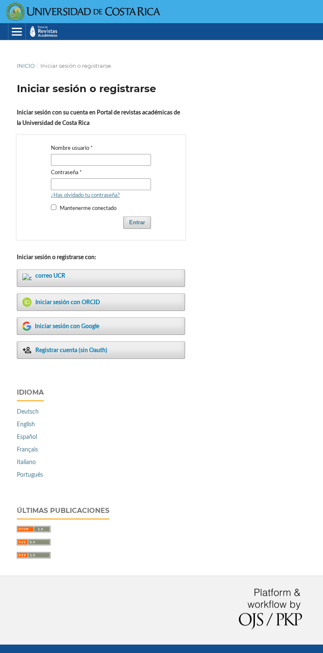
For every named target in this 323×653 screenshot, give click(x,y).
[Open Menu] (16, 31)
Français (27, 450)
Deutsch (28, 412)
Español (27, 437)
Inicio (26, 65)
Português (30, 475)
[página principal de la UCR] (83, 19)
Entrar (137, 222)
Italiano (26, 462)
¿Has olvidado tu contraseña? (85, 195)
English (26, 424)
